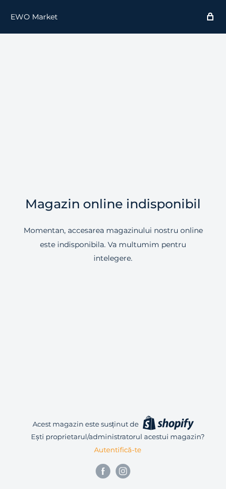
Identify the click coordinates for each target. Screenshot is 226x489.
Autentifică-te (117, 449)
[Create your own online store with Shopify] (168, 423)
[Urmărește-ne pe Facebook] (103, 471)
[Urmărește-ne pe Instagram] (123, 471)
